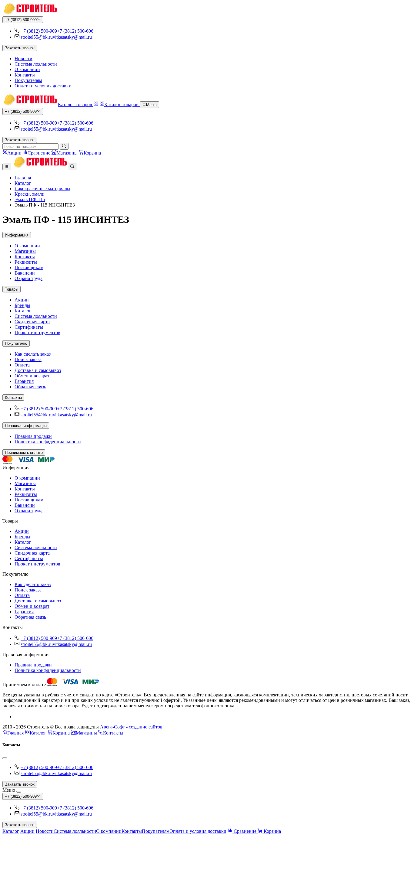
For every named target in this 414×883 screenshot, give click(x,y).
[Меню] (6, 167)
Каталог (23, 183)
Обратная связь (30, 386)
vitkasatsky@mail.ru (72, 37)
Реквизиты (26, 262)
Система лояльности (36, 64)
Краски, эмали (30, 194)
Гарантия (24, 381)
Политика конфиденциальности (48, 441)
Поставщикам (29, 267)
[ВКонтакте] (17, 716)
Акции (22, 299)
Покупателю (16, 343)
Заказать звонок (20, 48)
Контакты (25, 74)
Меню (151, 105)
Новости (23, 58)
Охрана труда (28, 278)
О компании (27, 69)
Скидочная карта (32, 321)
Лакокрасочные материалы (42, 188)
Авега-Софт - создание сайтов (131, 726)
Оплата (22, 364)
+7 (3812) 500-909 (21, 20)
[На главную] (29, 13)
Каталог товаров (75, 104)
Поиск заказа (28, 359)
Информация (16, 235)
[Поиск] (64, 146)
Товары (11, 289)
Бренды (22, 305)
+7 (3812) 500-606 (75, 31)
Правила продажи (33, 436)
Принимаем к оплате (24, 452)
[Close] (4, 758)
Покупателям (28, 80)
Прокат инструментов (37, 332)
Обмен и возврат (32, 375)
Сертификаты (29, 327)
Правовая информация (26, 425)
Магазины (25, 251)
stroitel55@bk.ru (37, 37)
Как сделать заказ (33, 354)
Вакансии (25, 272)
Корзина (61, 732)
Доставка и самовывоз (38, 370)
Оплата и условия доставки (43, 85)
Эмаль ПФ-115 (30, 199)
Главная (23, 177)
